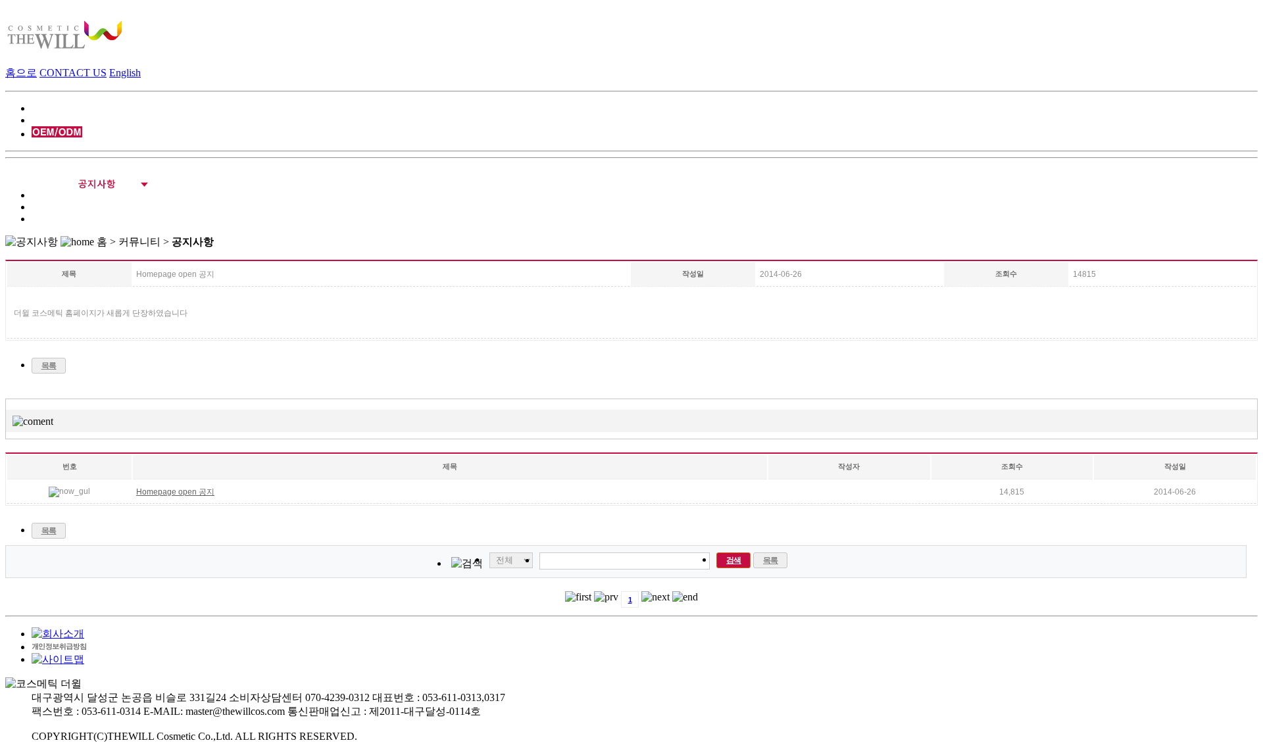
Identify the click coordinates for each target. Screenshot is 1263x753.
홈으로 (21, 72)
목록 (49, 365)
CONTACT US (73, 72)
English (125, 72)
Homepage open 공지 (175, 492)
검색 (733, 560)
